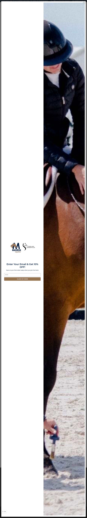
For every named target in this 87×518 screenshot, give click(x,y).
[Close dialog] (84, 3)
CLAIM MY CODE (22, 279)
